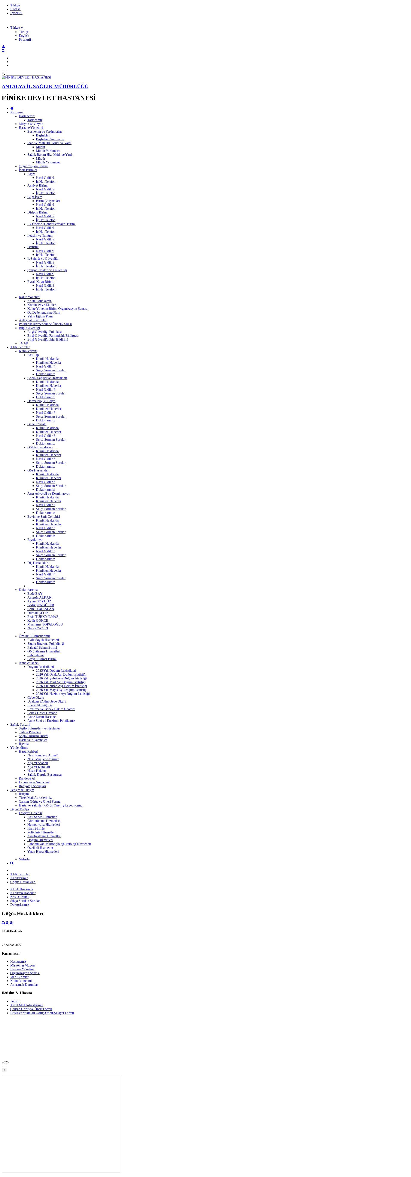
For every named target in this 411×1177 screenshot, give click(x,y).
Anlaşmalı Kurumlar (32, 320)
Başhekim (42, 135)
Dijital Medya (19, 809)
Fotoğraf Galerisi (30, 813)
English (15, 9)
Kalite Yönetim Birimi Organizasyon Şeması (57, 308)
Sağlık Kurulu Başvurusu (44, 774)
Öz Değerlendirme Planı (43, 312)
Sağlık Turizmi (20, 724)
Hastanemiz (27, 116)
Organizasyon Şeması (33, 166)
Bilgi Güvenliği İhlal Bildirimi (47, 339)
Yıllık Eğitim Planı (40, 316)
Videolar (24, 859)
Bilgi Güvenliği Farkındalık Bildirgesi (53, 335)
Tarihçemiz (34, 120)
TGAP (23, 343)
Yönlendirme (19, 747)
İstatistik (33, 247)
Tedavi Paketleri (30, 732)
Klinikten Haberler (48, 362)
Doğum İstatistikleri (40, 667)
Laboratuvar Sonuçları (34, 782)
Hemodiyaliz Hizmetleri (43, 824)
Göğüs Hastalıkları (40, 447)
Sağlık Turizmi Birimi (33, 736)
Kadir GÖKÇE (37, 620)
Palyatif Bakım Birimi (42, 647)
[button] (16, 27)
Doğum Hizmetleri (40, 840)
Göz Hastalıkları (38, 470)
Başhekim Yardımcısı (50, 139)
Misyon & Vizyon (31, 124)
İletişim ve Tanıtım (39, 235)
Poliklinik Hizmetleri (41, 832)
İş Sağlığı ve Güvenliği (42, 258)
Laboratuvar (35, 655)
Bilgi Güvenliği (29, 328)
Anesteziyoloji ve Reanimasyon (48, 493)
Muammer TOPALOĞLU (45, 624)
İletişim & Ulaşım (22, 790)
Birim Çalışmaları (48, 201)
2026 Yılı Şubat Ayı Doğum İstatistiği (61, 678)
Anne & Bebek (29, 663)
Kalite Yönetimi (29, 297)
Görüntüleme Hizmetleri (43, 651)
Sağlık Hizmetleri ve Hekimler (39, 728)
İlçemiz (24, 744)
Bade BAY (35, 593)
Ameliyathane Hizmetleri (44, 836)
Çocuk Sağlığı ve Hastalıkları (47, 378)
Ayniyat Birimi (37, 185)
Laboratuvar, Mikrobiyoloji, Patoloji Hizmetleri (59, 844)
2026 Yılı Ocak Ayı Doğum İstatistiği (61, 674)
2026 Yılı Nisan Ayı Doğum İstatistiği (61, 686)
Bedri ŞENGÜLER (40, 605)
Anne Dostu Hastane (41, 717)
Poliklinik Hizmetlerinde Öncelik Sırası (45, 324)
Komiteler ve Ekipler (41, 305)
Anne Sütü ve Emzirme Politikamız (51, 720)
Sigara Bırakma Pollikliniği (45, 643)
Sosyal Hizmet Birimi (42, 659)
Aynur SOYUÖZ (39, 601)
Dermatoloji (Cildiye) (41, 401)
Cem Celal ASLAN (40, 609)
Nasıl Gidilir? (45, 177)
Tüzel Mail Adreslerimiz (35, 797)
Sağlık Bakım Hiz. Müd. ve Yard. (50, 154)
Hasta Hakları (36, 770)
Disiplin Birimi (37, 212)
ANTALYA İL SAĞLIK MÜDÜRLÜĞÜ (45, 86)
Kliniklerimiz (28, 351)
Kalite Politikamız (39, 301)
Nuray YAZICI (37, 628)
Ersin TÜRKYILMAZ (42, 616)
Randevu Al (27, 778)
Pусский (16, 13)
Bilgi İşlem (34, 197)
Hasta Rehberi (28, 751)
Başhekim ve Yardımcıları (44, 131)
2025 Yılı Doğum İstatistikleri (56, 670)
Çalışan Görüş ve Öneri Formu (40, 801)
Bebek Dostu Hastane (42, 713)
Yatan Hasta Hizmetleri (43, 851)
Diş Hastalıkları (37, 563)
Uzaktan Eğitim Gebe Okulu (46, 701)
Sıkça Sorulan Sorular (51, 370)
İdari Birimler (28, 170)
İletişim (24, 794)
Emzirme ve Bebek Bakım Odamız (51, 709)
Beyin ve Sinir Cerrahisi (43, 516)
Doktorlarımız (45, 374)
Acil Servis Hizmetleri (42, 817)
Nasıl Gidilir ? (45, 366)
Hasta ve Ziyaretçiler (33, 740)
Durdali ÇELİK (38, 613)
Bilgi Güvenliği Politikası (44, 332)
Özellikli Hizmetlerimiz (34, 636)
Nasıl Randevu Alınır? (42, 755)
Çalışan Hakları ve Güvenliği (47, 270)
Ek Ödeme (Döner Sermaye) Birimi (51, 224)
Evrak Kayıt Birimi (40, 281)
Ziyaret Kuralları (38, 767)
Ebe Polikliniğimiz (39, 705)
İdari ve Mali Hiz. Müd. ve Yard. (49, 143)
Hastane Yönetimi (31, 127)
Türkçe (15, 5)
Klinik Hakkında (47, 358)
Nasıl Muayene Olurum (43, 759)
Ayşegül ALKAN (39, 597)
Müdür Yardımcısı (48, 151)
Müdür (40, 147)
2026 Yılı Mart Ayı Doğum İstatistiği (60, 682)
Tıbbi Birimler (20, 347)
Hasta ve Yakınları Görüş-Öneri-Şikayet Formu (50, 805)
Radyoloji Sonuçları (32, 786)
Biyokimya (34, 539)
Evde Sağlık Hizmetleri (43, 640)
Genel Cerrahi (36, 424)
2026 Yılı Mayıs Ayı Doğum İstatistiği (61, 690)
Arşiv (31, 174)
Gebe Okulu (35, 697)
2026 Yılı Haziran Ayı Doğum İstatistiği (63, 693)
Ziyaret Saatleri (37, 763)
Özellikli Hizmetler (40, 847)
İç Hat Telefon (45, 181)
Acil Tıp (33, 355)
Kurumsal (17, 112)
